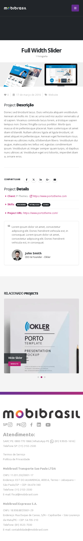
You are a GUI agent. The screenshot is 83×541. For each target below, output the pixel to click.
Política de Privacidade (16, 459)
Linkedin (41, 179)
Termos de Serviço (14, 454)
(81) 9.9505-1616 (64, 441)
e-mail (55, 179)
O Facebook (26, 179)
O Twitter (33, 179)
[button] (75, 8)
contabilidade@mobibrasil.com (29, 529)
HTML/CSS (34, 204)
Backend (21, 204)
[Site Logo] (15, 8)
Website (53, 94)
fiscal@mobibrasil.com (24, 494)
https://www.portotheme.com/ (40, 213)
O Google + (48, 179)
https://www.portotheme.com (49, 196)
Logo (46, 204)
